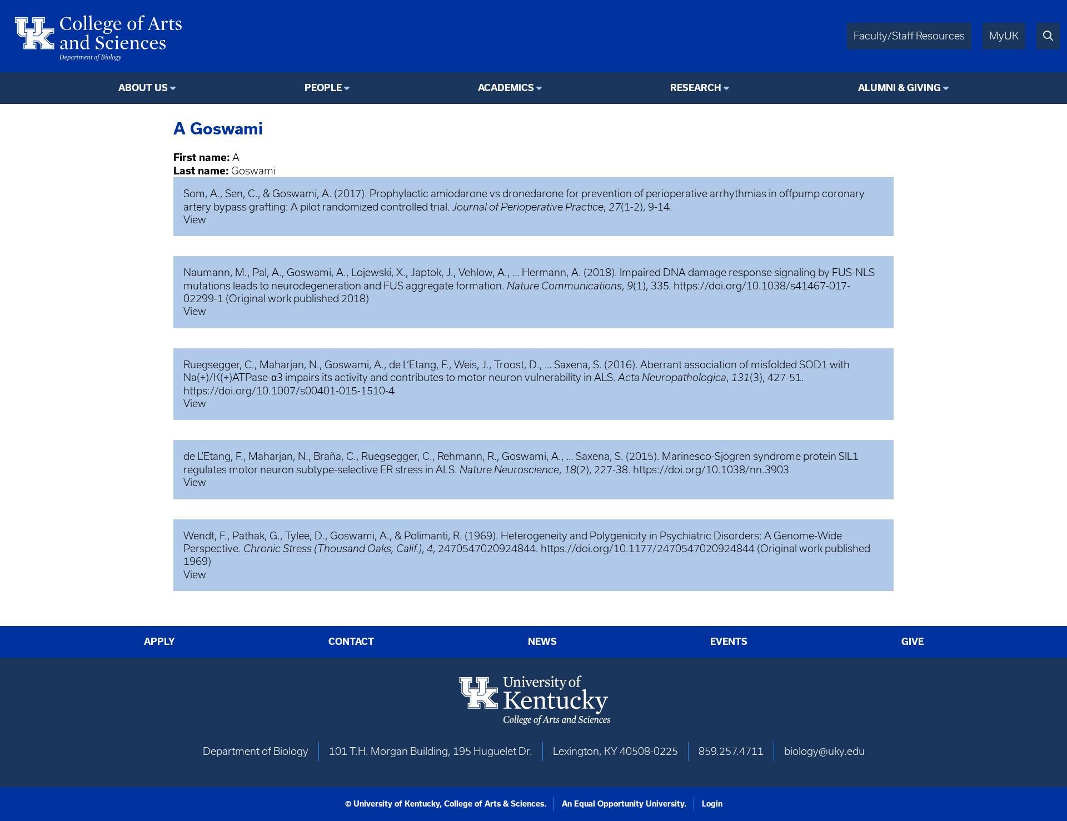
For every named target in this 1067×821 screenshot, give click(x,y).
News (542, 642)
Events (728, 642)
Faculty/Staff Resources (909, 36)
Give (912, 642)
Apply (159, 642)
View (194, 220)
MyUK (1004, 36)
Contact (351, 642)
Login (712, 803)
